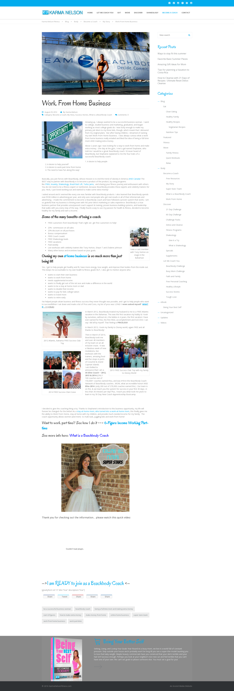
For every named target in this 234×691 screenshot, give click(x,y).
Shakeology (152, 12)
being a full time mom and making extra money (114, 609)
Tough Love (171, 297)
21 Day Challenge (173, 209)
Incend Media (179, 686)
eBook (163, 302)
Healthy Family (172, 116)
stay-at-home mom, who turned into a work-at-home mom (103, 411)
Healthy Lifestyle (173, 286)
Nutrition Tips (172, 132)
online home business (120, 615)
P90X (47, 184)
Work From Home (174, 199)
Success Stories (81, 115)
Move (127, 12)
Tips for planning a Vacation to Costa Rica (173, 71)
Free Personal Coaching (176, 281)
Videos (163, 322)
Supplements (171, 255)
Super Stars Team (174, 189)
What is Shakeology (177, 245)
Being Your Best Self (172, 307)
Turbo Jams (89, 184)
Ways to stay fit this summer (172, 53)
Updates (164, 317)
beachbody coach (83, 609)
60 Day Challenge (173, 214)
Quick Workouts (173, 158)
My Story (70, 115)
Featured (167, 137)
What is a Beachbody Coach (100, 115)
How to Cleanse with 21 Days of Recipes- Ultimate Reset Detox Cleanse (174, 80)
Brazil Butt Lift (76, 184)
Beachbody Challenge (175, 266)
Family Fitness (172, 152)
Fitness (166, 142)
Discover (138, 12)
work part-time (76, 621)
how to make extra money (70, 615)
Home (90, 12)
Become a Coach (170, 12)
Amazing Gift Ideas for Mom (172, 64)
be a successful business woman (57, 609)
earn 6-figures (49, 615)
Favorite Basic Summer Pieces (173, 58)
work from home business (54, 621)
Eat (119, 12)
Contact (186, 12)
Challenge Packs (173, 219)
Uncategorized (167, 312)
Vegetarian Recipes (177, 127)
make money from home (96, 615)
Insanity (54, 184)
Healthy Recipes (173, 122)
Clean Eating (171, 111)
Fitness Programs (173, 230)
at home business (75, 256)
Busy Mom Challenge (175, 271)
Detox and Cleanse (174, 225)
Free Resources (173, 178)
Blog (163, 101)
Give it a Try (174, 240)
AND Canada (134, 178)
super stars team (141, 615)
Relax (168, 163)
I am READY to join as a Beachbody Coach (85, 583)
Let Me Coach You (105, 12)
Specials (169, 250)
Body (163, 168)
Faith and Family (173, 276)
